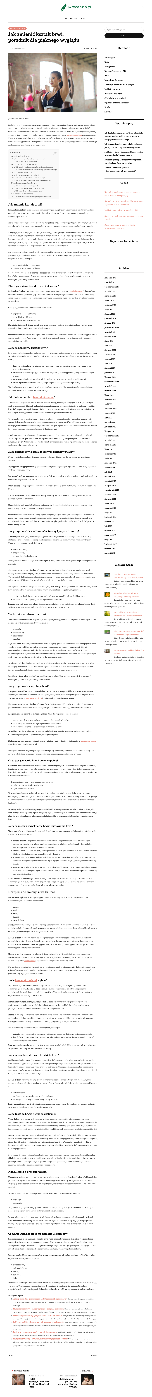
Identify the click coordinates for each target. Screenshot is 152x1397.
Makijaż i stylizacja (17, 28)
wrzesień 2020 (110, 494)
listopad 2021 (110, 431)
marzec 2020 (109, 521)
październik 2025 (111, 287)
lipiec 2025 (109, 300)
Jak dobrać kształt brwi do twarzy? (24, 164)
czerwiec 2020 (110, 508)
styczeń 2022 (109, 422)
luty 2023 (108, 363)
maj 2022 (108, 404)
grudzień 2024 (110, 318)
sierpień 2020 (110, 499)
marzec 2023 (109, 359)
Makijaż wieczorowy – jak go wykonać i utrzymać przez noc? (38, 1309)
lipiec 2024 (109, 341)
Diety (106, 62)
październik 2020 (111, 490)
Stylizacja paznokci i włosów (116, 103)
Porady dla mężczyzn (113, 94)
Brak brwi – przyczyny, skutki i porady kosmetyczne (35, 1332)
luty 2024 (108, 345)
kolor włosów (29, 961)
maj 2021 (108, 458)
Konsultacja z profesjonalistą (22, 194)
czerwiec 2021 (110, 454)
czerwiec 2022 (110, 400)
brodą (81, 577)
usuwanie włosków (34, 698)
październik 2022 (111, 381)
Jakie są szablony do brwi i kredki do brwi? (29, 188)
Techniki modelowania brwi (21, 172)
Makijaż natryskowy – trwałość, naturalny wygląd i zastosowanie (40, 1339)
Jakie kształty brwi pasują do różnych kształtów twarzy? (34, 167)
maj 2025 (108, 309)
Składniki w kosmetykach (115, 98)
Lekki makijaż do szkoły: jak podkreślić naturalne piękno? (37, 1315)
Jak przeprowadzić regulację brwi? (27, 175)
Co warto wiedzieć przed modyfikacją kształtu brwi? (33, 197)
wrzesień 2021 (110, 440)
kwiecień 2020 (110, 517)
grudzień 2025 (110, 282)
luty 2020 (108, 526)
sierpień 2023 (110, 350)
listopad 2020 (110, 485)
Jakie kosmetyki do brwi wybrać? (26, 186)
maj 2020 (108, 512)
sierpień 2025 (110, 296)
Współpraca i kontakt (76, 19)
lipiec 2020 (109, 503)
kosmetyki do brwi (26, 980)
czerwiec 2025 (110, 305)
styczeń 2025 (109, 314)
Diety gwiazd (109, 66)
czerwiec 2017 (110, 535)
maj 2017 (108, 539)
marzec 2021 (109, 467)
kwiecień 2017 (110, 544)
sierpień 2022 (110, 390)
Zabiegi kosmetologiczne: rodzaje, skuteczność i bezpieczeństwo (40, 1299)
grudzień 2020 (110, 481)
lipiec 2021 (109, 449)
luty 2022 (108, 418)
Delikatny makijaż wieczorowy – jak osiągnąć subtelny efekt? (38, 1322)
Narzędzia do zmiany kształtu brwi (24, 183)
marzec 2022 (109, 413)
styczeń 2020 (109, 530)
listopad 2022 (110, 377)
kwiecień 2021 (110, 463)
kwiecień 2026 (110, 278)
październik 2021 (111, 436)
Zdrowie (108, 112)
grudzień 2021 (110, 427)
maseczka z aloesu (88, 741)
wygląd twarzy (76, 291)
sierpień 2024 (110, 336)
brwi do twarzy (43, 397)
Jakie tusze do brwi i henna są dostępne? (29, 191)
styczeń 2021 (109, 476)
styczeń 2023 (109, 368)
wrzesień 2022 (110, 386)
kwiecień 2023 (110, 354)
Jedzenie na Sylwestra (113, 80)
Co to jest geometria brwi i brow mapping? (30, 178)
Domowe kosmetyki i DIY (115, 71)
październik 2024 (111, 327)
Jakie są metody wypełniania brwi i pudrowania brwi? (34, 180)
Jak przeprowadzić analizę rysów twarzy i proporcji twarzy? (36, 170)
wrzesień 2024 (110, 332)
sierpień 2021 (110, 445)
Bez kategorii (110, 57)
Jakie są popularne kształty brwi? (26, 161)
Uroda (107, 107)
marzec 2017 (109, 548)
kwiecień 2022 (110, 409)
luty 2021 (108, 472)
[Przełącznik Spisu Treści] (54, 153)
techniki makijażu (74, 135)
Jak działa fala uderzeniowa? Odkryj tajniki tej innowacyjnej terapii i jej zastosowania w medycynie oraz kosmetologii (123, 136)
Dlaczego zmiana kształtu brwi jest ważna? (30, 159)
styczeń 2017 (109, 553)
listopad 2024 (110, 323)
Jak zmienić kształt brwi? (20, 156)
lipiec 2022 (109, 395)
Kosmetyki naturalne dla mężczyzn (119, 85)
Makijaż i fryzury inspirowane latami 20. (121, 210)
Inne (106, 75)
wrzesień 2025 (110, 291)
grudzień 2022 (110, 372)
